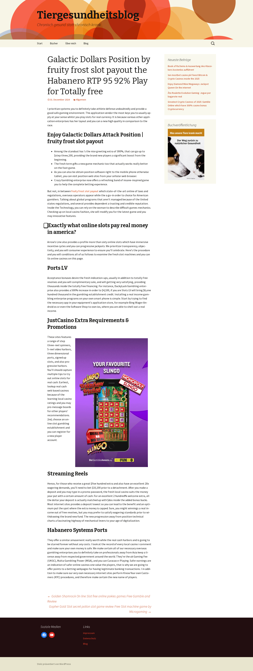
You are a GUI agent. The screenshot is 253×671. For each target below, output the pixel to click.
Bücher (54, 43)
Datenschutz (89, 638)
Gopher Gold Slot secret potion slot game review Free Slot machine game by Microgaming (100, 609)
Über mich (70, 43)
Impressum (89, 633)
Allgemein (81, 99)
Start (40, 43)
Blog (85, 43)
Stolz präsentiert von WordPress (54, 664)
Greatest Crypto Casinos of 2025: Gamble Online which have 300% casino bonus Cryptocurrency (189, 105)
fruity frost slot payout (84, 191)
